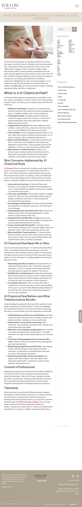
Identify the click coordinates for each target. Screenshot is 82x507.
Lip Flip (60, 103)
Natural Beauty (63, 113)
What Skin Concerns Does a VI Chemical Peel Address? (72, 46)
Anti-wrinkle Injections (66, 87)
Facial (60, 97)
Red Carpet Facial (64, 116)
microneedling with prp (66, 109)
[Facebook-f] (73, 476)
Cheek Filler (62, 90)
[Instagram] (77, 476)
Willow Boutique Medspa (67, 122)
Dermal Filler (62, 93)
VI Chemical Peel (64, 119)
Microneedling (63, 106)
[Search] (74, 29)
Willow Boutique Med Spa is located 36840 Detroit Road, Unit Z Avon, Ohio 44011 (67, 491)
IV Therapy (62, 100)
